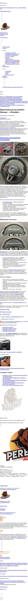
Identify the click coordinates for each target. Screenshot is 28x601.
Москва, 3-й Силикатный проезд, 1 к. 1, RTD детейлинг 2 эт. (7, 513)
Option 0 (4, 473)
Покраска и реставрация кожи (12, 60)
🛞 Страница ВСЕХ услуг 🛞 (12, 64)
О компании (8, 71)
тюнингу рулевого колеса (14, 269)
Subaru (18, 570)
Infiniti (9, 570)
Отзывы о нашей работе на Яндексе (8, 105)
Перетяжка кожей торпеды (9, 331)
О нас (1, 576)
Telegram (20, 536)
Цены (6, 73)
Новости (7, 72)
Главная (4, 48)
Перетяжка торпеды (17, 101)
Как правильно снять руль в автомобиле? (12, 581)
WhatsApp (13, 536)
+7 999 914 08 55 (4, 37)
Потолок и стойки (9, 56)
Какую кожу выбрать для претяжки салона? (13, 385)
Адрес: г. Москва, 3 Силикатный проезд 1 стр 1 (13, 316)
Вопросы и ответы (9, 74)
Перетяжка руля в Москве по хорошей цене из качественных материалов (13, 383)
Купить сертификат (17, 580)
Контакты (5, 77)
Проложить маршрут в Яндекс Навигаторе (13, 87)
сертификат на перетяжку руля (15, 321)
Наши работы (6, 66)
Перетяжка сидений (12, 97)
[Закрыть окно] (0, 425)
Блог (4, 65)
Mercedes (2, 570)
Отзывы (4, 76)
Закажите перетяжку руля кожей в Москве (10, 291)
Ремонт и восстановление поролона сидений (10, 98)
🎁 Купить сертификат (12, 565)
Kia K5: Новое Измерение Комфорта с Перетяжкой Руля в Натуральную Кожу (14, 381)
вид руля (7, 131)
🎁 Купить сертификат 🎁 (11, 62)
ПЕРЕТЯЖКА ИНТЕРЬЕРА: (15, 100)
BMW (5, 570)
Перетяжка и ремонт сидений (12, 54)
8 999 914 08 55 (6, 47)
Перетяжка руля (4, 97)
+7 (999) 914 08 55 (6, 314)
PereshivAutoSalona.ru (7, 311)
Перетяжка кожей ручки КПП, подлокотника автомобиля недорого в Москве (14, 103)
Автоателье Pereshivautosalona (7, 128)
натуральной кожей (7, 202)
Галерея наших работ (5, 580)
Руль (1, 121)
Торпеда (7, 57)
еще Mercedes (14, 570)
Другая (22, 476)
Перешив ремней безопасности (12, 61)
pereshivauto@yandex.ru (2, 509)
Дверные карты (9, 59)
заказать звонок (4, 485)
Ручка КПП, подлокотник (11, 55)
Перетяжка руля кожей (10, 52)
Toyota (22, 570)
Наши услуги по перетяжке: (16, 96)
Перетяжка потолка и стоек (6, 101)
